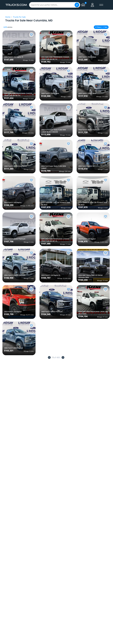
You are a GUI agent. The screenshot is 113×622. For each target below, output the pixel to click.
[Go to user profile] (92, 4)
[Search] (77, 5)
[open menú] (101, 4)
